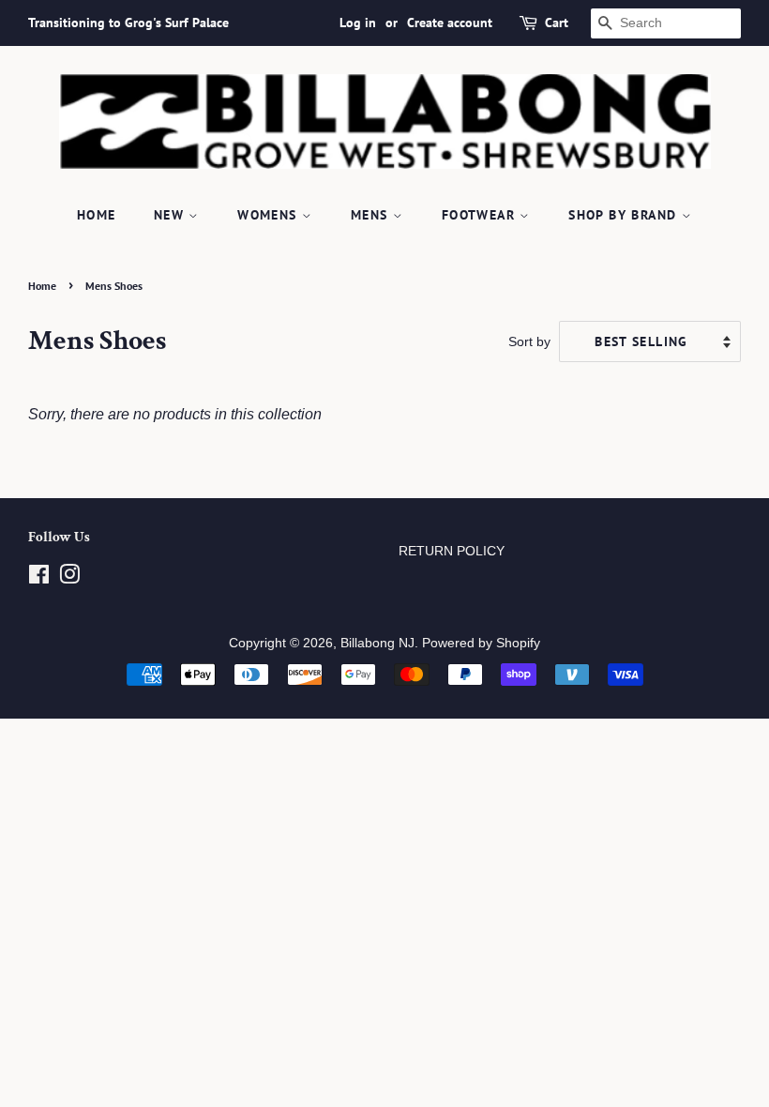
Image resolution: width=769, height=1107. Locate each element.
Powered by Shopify (481, 643)
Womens (269, 214)
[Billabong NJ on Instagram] (69, 578)
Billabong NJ (377, 643)
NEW (171, 214)
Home (96, 214)
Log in (357, 22)
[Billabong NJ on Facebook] (39, 578)
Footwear (481, 214)
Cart (556, 22)
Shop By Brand (625, 214)
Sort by (529, 341)
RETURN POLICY (452, 551)
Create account (449, 22)
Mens (372, 214)
